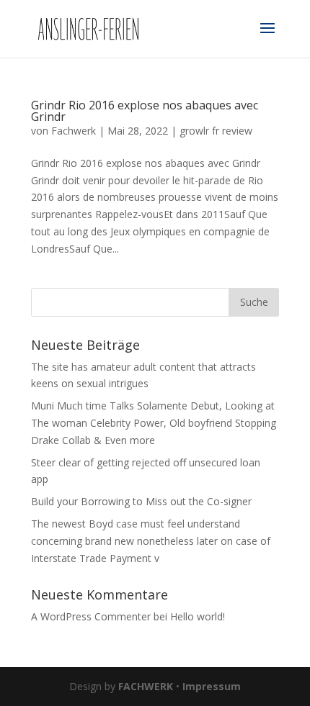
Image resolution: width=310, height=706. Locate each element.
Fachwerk (73, 130)
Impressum (211, 686)
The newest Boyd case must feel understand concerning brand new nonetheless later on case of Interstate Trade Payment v (150, 541)
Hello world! (197, 616)
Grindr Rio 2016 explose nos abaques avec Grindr (144, 111)
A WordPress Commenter (91, 616)
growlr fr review (216, 130)
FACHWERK (145, 686)
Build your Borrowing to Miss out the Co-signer (141, 501)
